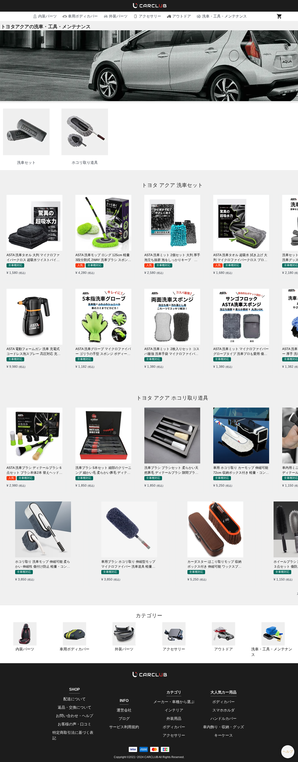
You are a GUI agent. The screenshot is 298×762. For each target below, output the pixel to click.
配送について (74, 699)
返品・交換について (74, 707)
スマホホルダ (223, 710)
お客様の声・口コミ (74, 724)
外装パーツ (124, 649)
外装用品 (173, 719)
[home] (149, 6)
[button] (45, 16)
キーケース (223, 735)
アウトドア (223, 649)
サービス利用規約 (124, 727)
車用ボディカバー (74, 649)
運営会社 (124, 710)
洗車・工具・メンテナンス (271, 652)
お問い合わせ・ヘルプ (74, 716)
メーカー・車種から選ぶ (173, 702)
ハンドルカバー (223, 719)
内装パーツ (25, 649)
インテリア (174, 710)
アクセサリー (174, 649)
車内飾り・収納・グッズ (223, 727)
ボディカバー (174, 727)
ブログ (124, 719)
